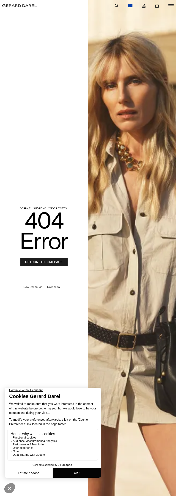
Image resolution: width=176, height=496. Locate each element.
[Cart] (157, 6)
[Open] (171, 6)
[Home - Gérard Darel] (19, 6)
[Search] (117, 5)
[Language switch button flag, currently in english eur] (130, 5)
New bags (53, 287)
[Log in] (144, 6)
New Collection (33, 287)
